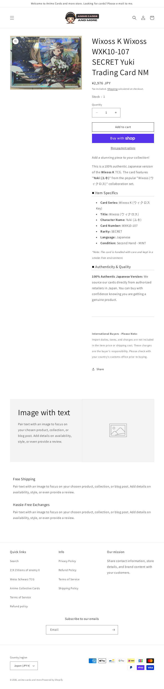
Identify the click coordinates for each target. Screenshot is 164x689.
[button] (12, 17)
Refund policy (19, 606)
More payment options (123, 147)
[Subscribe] (113, 630)
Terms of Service (20, 597)
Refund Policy (67, 570)
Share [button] (100, 369)
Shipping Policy (68, 588)
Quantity (97, 104)
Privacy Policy (67, 561)
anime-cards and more (30, 679)
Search (14, 561)
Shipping (112, 88)
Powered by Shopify (52, 679)
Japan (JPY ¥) (22, 665)
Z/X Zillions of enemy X (25, 570)
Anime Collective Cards (25, 588)
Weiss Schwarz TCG (22, 579)
